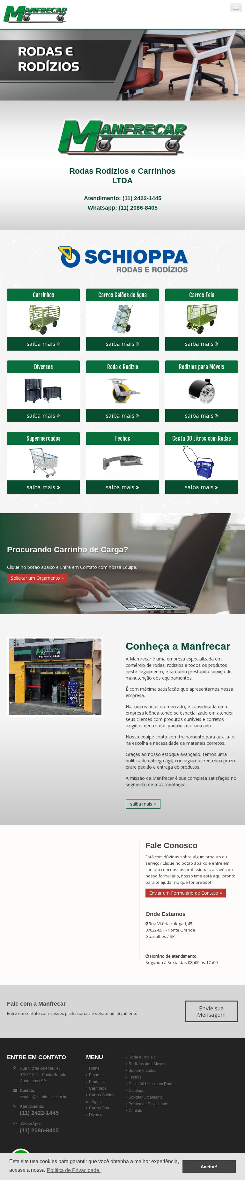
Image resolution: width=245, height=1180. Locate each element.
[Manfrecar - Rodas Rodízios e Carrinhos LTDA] (40, 14)
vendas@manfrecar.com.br (43, 1097)
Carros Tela (99, 1108)
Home (94, 1068)
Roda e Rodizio (142, 1057)
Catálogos (137, 1090)
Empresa (97, 1075)
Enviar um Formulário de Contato (184, 893)
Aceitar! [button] (209, 1166)
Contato (135, 1110)
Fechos (135, 1077)
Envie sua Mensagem (211, 1011)
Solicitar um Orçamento (36, 578)
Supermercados (142, 1070)
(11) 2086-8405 (138, 208)
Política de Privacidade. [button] (73, 1170)
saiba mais (42, 343)
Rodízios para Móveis (147, 1064)
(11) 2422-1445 (141, 198)
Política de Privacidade (148, 1104)
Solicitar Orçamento (146, 1097)
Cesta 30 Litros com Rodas (152, 1084)
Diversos (96, 1115)
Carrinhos (97, 1088)
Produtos (97, 1081)
